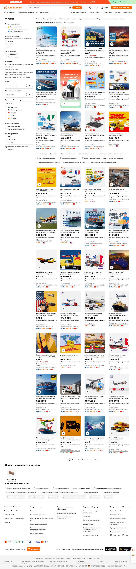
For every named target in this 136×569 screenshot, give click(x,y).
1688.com (48, 558)
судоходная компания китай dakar (75, 162)
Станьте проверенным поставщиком (117, 523)
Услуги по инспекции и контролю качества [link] (110, 19)
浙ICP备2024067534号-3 (119, 566)
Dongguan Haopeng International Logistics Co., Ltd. (95, 243)
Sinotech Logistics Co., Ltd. (93, 64)
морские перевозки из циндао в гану (110, 153)
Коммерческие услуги (50, 19)
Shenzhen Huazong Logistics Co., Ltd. (119, 243)
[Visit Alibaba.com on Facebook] (111, 535)
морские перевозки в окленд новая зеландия (108, 488)
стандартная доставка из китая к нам (19, 488)
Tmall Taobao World (58, 558)
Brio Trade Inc (89, 199)
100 (95, 459)
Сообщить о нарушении (90, 535)
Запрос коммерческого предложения (64, 518)
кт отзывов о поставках (42, 488)
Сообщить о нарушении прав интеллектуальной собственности (92, 529)
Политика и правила (36, 533)
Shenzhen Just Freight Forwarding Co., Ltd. (46, 285)
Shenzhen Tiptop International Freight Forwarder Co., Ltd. (70, 146)
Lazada (68, 558)
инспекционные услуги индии (47, 158)
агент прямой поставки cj (82, 488)
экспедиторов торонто (87, 153)
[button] (70, 7)
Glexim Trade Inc (114, 144)
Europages (97, 558)
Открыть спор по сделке (91, 520)
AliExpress (39, 558)
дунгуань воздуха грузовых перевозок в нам (103, 162)
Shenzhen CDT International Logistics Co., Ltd (70, 62)
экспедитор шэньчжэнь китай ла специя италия (22, 492)
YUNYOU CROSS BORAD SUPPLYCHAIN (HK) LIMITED (119, 62)
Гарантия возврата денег (38, 515)
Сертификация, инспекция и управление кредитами (77, 19)
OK (30, 85)
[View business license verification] (86, 566)
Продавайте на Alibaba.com (118, 511)
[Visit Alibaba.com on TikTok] (131, 535)
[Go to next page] (98, 459)
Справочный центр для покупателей (90, 512)
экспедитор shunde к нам (62, 488)
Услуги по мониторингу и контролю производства (38, 528)
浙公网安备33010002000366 (100, 566)
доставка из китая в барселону (47, 153)
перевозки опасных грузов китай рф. (75, 497)
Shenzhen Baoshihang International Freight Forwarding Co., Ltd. (46, 202)
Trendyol (89, 558)
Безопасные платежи (37, 511)
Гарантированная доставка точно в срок (41, 519)
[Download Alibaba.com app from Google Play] (125, 549)
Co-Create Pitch (9, 515)
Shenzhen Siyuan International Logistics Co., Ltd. (46, 62)
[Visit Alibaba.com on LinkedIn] (115, 535)
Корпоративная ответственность (14, 518)
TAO (83, 558)
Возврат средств (88, 524)
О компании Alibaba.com (12, 507)
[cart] (96, 8)
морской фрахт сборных (91, 492)
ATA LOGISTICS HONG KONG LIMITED (70, 202)
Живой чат (86, 516)
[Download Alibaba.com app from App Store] (111, 549)
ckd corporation (54, 497)
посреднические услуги (37, 497)
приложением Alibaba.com (94, 549)
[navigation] (19, 239)
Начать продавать (115, 515)
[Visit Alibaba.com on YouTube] (127, 535)
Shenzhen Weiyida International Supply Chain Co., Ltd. (119, 105)
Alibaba (37, 19)
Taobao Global (76, 558)
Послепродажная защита (38, 524)
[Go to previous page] (67, 459)
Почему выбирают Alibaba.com (14, 511)
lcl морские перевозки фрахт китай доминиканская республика (60, 492)
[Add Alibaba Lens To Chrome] (33, 549)
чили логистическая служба (16, 497)
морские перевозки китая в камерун (49, 162)
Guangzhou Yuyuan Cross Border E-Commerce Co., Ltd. (46, 146)
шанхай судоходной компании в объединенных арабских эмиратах (103, 158)
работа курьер (95, 497)
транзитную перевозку (68, 153)
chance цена (109, 497)
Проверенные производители (66, 513)
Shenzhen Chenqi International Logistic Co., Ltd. (95, 105)
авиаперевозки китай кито (111, 492)
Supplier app (66, 549)
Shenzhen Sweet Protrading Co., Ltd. (95, 146)
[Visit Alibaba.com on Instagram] (123, 535)
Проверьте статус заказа (118, 518)
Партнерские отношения (118, 528)
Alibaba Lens (14, 549)
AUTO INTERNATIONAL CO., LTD (119, 199)
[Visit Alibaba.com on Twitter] (119, 535)
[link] (133, 550)
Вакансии (7, 522)
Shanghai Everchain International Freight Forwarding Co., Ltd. (46, 102)
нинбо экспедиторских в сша (70, 158)
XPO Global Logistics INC (44, 241)
